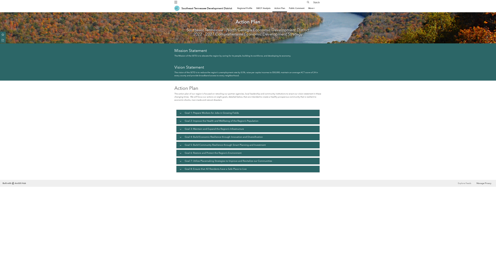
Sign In (316, 2)
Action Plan (279, 8)
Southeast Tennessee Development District (206, 8)
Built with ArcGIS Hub (14, 183)
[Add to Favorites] (3, 34)
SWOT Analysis (263, 8)
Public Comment (296, 8)
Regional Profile (244, 8)
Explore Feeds (464, 183)
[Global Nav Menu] (176, 2)
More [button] (310, 8)
